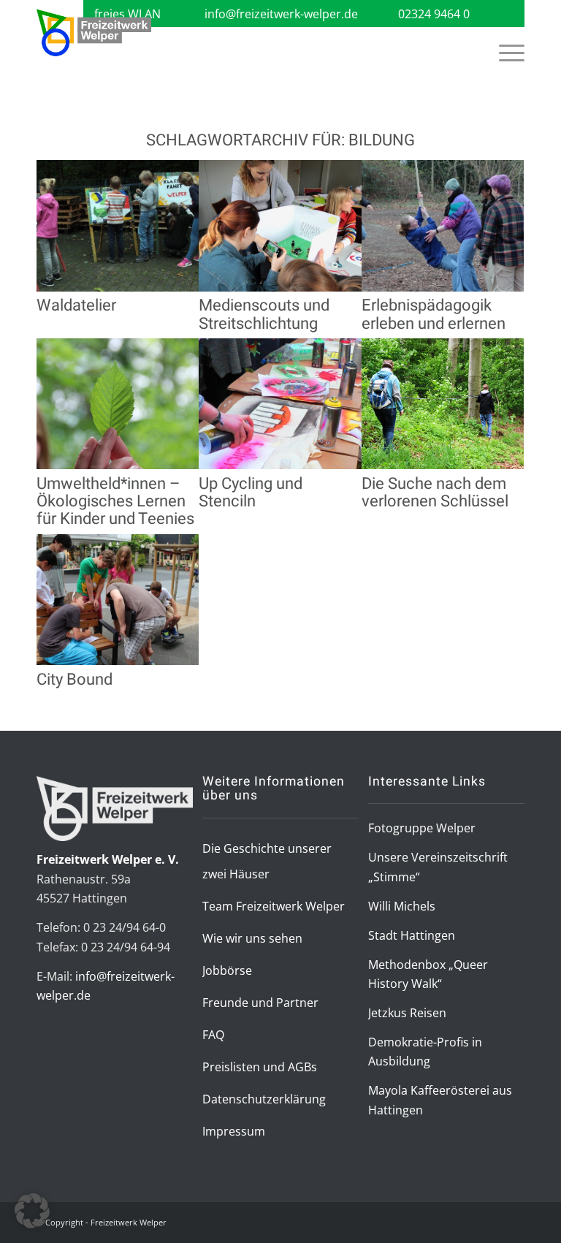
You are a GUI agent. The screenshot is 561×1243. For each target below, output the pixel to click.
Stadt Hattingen (411, 935)
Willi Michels (401, 906)
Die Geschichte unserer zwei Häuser (267, 861)
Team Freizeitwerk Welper (273, 906)
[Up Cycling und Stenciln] (280, 465)
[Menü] (504, 52)
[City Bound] (118, 661)
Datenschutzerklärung (264, 1099)
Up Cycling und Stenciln (250, 492)
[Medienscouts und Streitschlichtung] (280, 287)
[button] (32, 1211)
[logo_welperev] (94, 33)
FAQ (213, 1035)
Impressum (233, 1131)
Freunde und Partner (260, 1003)
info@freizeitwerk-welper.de (281, 14)
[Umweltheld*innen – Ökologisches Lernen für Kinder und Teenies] (118, 465)
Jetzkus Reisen (407, 1013)
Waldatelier (76, 305)
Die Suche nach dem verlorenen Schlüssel (435, 492)
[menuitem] (504, 52)
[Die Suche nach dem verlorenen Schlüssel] (443, 465)
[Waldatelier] (118, 287)
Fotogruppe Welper (422, 828)
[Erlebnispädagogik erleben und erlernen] (443, 287)
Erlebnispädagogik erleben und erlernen (433, 314)
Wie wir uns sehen (252, 938)
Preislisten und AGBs (259, 1067)
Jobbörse (227, 970)
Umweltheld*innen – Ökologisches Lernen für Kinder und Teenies (115, 501)
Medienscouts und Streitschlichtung (264, 314)
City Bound (74, 679)
